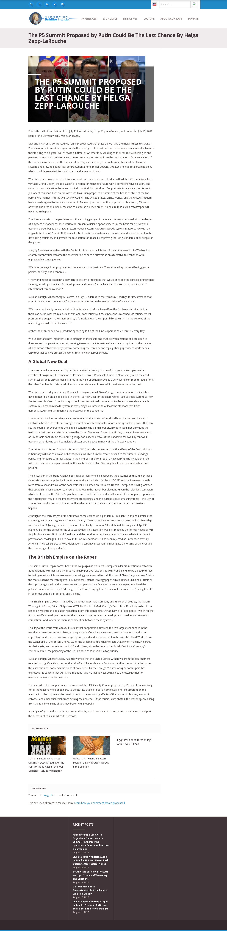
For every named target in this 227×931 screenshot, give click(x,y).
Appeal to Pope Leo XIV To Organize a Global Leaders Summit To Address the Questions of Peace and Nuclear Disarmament (91, 841)
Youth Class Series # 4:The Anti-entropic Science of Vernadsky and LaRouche (91, 875)
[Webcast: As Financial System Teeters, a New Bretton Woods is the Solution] (91, 745)
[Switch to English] (154, 4)
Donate (193, 18)
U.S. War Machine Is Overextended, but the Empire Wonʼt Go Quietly (90, 890)
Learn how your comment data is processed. (99, 803)
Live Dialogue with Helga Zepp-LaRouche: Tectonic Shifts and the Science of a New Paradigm (90, 905)
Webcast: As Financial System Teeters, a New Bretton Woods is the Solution (91, 762)
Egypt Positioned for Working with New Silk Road (134, 742)
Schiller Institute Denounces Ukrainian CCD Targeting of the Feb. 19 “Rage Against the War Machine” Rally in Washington (46, 764)
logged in (49, 795)
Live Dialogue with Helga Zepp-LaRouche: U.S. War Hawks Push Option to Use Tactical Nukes (91, 860)
